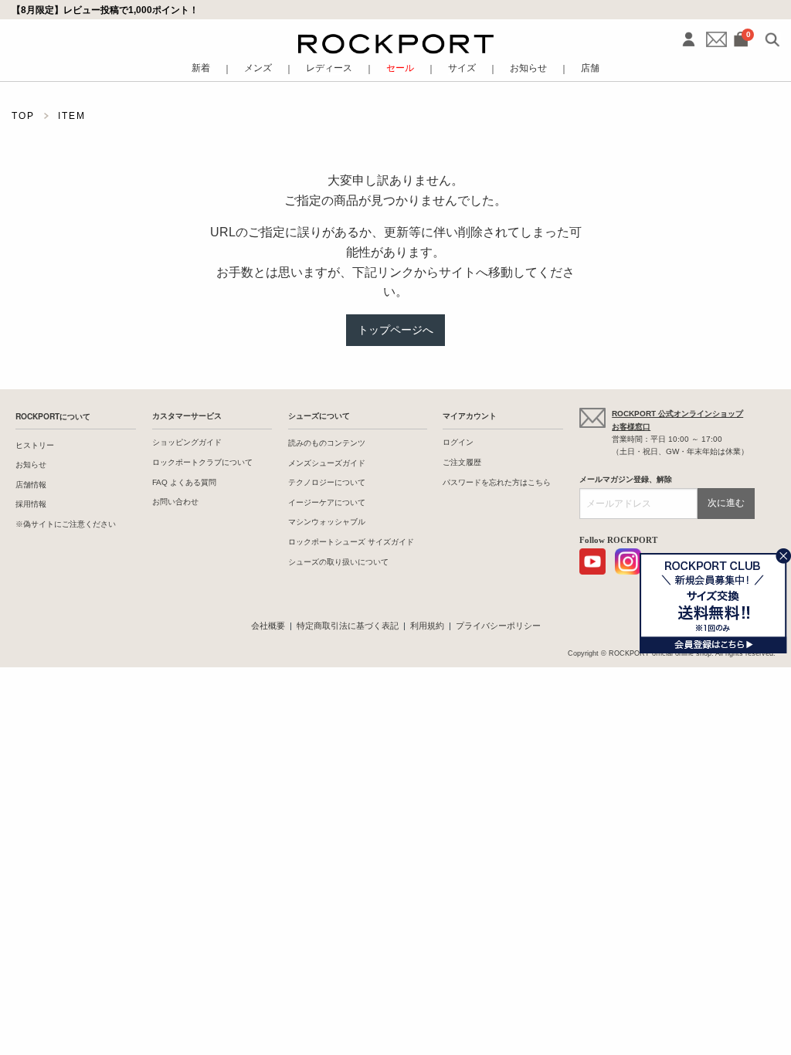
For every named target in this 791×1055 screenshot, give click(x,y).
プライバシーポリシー (498, 625)
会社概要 (268, 625)
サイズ (462, 68)
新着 (201, 68)
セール (400, 68)
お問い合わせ (175, 501)
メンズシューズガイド (326, 463)
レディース (329, 68)
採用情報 (30, 504)
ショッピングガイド (187, 442)
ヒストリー (34, 445)
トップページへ (395, 330)
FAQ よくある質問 (184, 482)
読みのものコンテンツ (326, 443)
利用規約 (427, 625)
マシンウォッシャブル (326, 521)
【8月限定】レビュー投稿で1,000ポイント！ (105, 10)
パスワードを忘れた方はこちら (497, 482)
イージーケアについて (326, 502)
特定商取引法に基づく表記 (348, 625)
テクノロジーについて (326, 482)
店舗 (590, 68)
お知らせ (528, 68)
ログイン (458, 442)
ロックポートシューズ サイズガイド (351, 542)
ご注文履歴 (462, 462)
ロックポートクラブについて (202, 462)
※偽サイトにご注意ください (65, 524)
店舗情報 (30, 484)
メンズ (258, 68)
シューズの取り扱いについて (338, 562)
